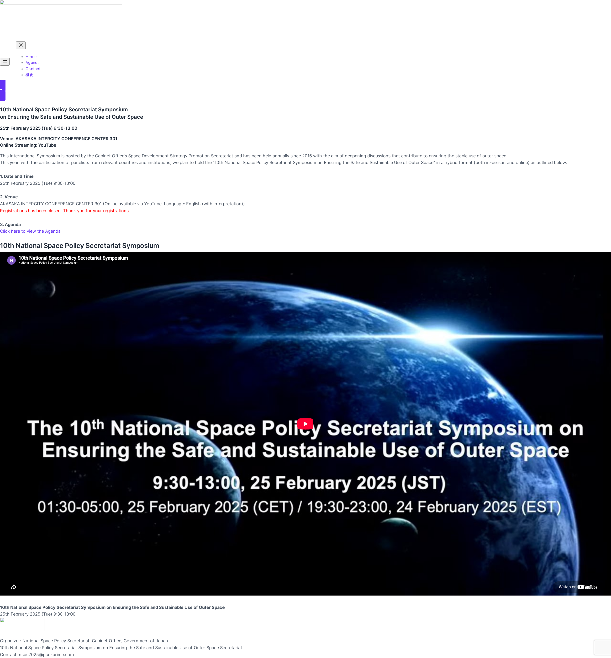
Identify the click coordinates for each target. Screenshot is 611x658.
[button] (305, 90)
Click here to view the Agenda (30, 231)
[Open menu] (5, 62)
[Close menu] (21, 45)
